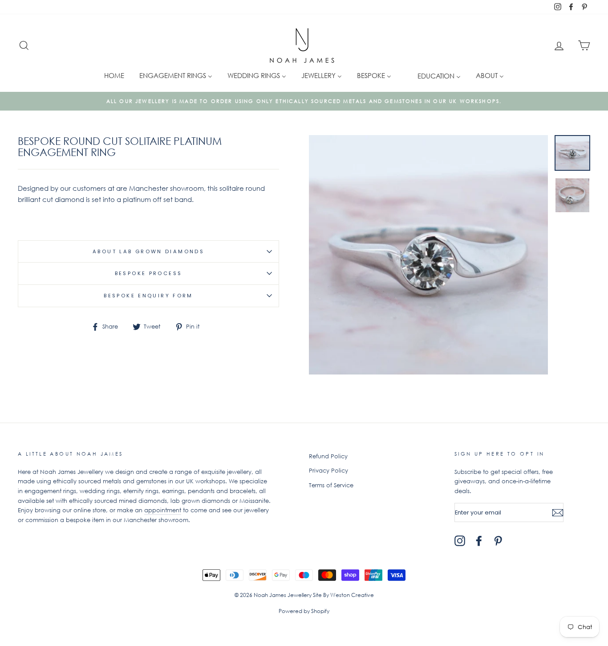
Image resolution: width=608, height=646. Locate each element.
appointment (162, 510)
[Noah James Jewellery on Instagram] (459, 540)
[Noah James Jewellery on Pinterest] (498, 540)
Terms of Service (331, 485)
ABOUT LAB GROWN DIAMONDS (148, 251)
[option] (304, 101)
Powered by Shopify (304, 611)
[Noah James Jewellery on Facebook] (479, 540)
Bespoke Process (148, 273)
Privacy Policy (328, 470)
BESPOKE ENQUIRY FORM (148, 295)
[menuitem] (114, 75)
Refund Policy (328, 456)
